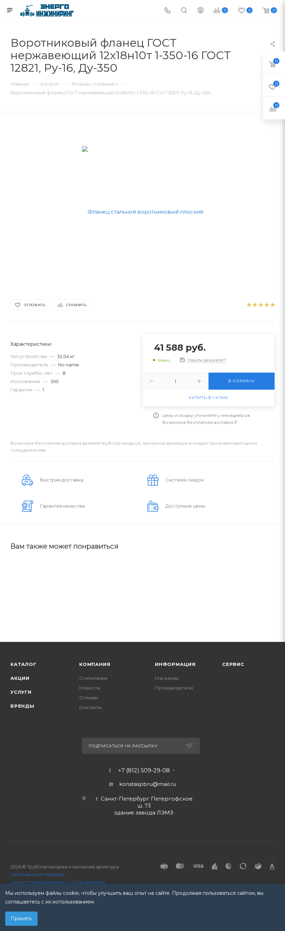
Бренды (22, 706)
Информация (175, 664)
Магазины (167, 678)
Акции (20, 678)
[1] (249, 305)
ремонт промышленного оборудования (57, 882)
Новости (89, 688)
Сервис (233, 664)
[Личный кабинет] (200, 11)
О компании (93, 678)
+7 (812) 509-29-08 (144, 770)
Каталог (23, 664)
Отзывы (88, 697)
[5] (272, 305)
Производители (174, 688)
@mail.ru (164, 784)
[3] (260, 305)
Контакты (90, 707)
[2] (255, 305)
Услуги (21, 692)
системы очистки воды (37, 874)
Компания (94, 664)
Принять (21, 918)
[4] (266, 305)
